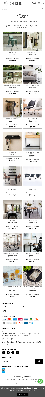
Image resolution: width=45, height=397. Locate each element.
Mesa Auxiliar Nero (33, 85)
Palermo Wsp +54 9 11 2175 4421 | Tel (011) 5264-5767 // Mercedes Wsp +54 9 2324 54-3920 (22, 335)
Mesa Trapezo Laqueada (12, 253)
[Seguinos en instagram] (3, 352)
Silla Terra (33, 187)
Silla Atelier (32, 119)
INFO (4, 311)
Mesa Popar (12, 187)
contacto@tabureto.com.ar (14, 339)
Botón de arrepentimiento (22, 384)
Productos (6, 307)
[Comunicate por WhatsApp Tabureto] (40, 381)
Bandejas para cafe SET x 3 (12, 287)
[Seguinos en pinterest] (17, 352)
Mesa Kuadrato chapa (12, 85)
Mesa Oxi (12, 220)
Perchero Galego (33, 52)
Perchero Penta (12, 119)
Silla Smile (12, 52)
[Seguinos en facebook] (8, 352)
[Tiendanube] (22, 377)
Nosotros (25, 307)
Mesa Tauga (32, 220)
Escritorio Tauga (32, 253)
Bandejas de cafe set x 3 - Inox (33, 287)
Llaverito (12, 152)
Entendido (22, 394)
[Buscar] (42, 9)
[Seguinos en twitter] (12, 352)
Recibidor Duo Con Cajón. (33, 152)
